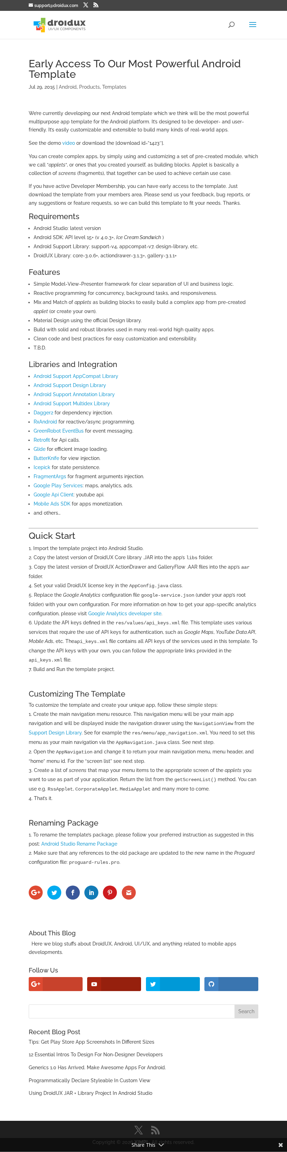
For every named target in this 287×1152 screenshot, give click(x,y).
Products (89, 87)
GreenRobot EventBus (59, 431)
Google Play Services (58, 485)
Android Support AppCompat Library (76, 376)
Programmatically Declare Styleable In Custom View (89, 1080)
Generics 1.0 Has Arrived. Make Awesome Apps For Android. (97, 1067)
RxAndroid (45, 422)
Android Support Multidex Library (72, 403)
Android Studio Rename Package (79, 844)
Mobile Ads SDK (52, 504)
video (68, 143)
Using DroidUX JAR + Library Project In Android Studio (90, 1093)
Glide (40, 449)
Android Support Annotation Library (74, 394)
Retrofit (42, 440)
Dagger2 (43, 412)
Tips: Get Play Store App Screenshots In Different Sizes (91, 1042)
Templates (114, 87)
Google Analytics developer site (124, 613)
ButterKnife (46, 458)
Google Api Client (54, 494)
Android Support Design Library (70, 385)
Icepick (42, 467)
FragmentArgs (50, 476)
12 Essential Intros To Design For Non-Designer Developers (96, 1054)
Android (68, 87)
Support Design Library (55, 733)
